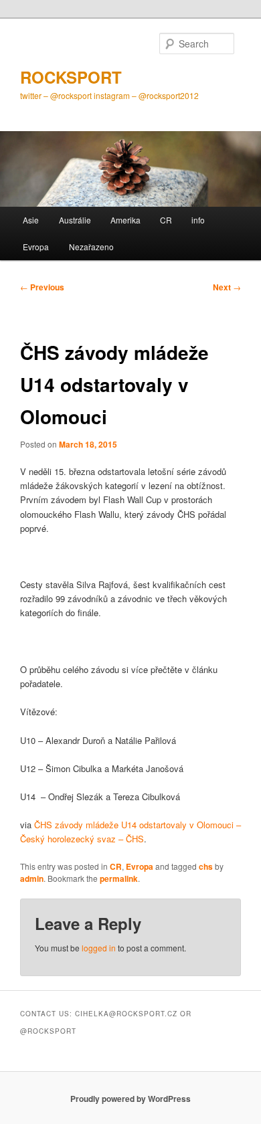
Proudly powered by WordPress (130, 1099)
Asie (31, 219)
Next (227, 287)
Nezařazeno (91, 246)
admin (32, 878)
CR (166, 219)
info (198, 219)
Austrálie (75, 219)
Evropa (36, 246)
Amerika (125, 219)
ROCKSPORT (71, 77)
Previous (42, 287)
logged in (99, 947)
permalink (119, 878)
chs (206, 866)
